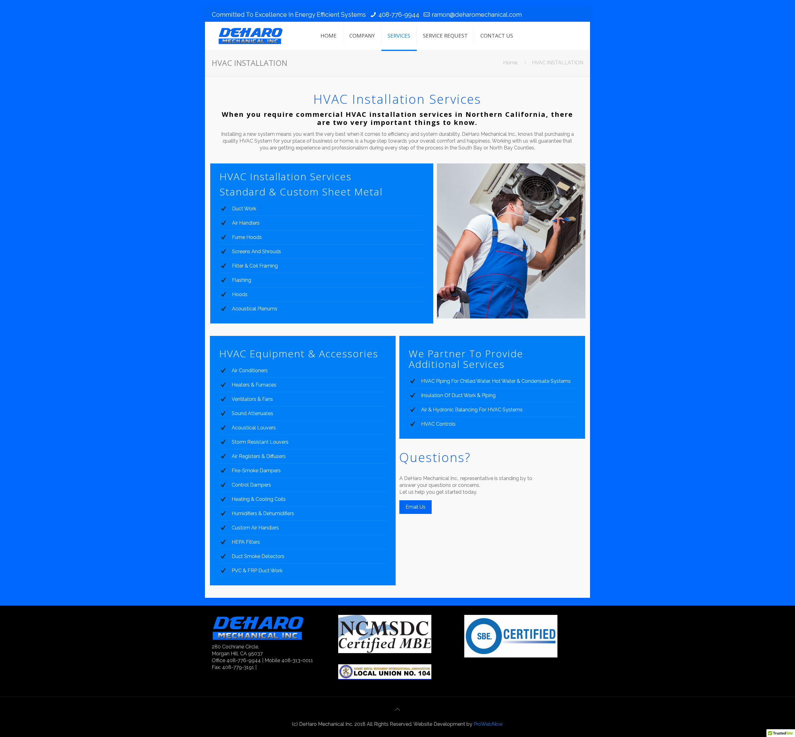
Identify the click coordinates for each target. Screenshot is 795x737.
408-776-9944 (398, 14)
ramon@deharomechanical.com (477, 14)
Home (510, 63)
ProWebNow (488, 724)
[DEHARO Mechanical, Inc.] (250, 36)
